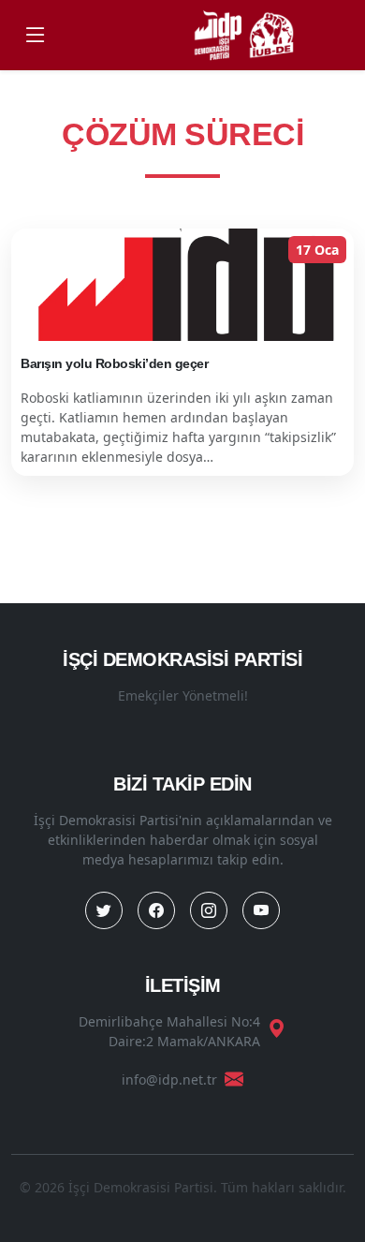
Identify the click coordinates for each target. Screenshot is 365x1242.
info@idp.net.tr (169, 1079)
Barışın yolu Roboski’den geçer (114, 363)
